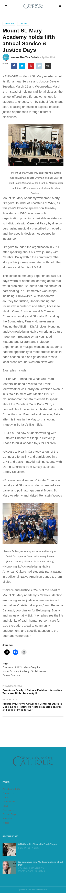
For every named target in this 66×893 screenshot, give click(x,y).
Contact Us (8, 793)
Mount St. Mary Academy (16, 671)
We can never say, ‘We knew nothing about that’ (40, 863)
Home (5, 797)
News (5, 806)
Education (9, 24)
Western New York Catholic (25, 57)
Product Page (9, 814)
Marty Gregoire (32, 667)
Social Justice (38, 671)
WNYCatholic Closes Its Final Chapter (38, 844)
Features (23, 24)
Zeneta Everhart (11, 675)
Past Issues (8, 810)
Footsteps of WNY (12, 667)
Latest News (9, 801)
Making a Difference (31, 871)
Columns (24, 868)
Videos (6, 823)
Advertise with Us (11, 789)
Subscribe (7, 818)
